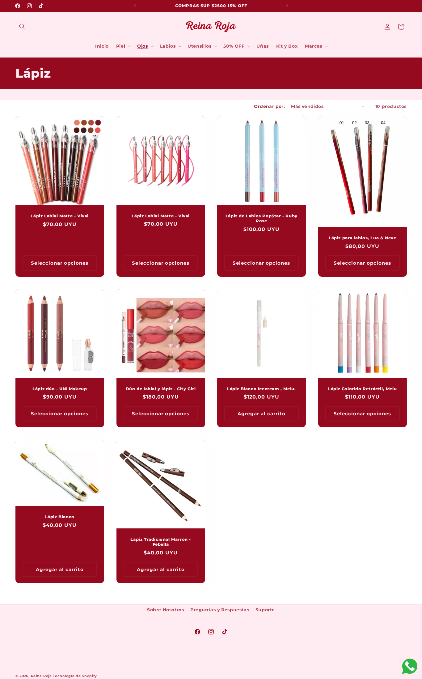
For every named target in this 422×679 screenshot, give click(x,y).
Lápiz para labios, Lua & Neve (362, 237)
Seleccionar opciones (59, 263)
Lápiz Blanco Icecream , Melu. (261, 388)
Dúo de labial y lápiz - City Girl (160, 388)
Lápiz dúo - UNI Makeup (59, 388)
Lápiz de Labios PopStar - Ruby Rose (262, 218)
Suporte (265, 610)
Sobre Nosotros (165, 610)
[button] (22, 26)
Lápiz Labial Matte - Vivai (60, 215)
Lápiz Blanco (59, 516)
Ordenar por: (269, 106)
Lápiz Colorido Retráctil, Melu (362, 388)
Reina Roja (41, 676)
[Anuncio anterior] (135, 6)
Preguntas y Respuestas (219, 610)
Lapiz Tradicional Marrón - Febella (160, 542)
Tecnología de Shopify (75, 676)
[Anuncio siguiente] (287, 6)
